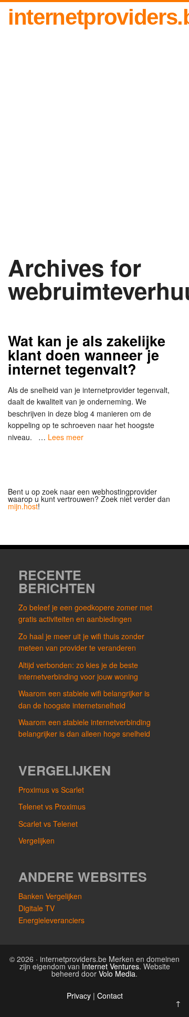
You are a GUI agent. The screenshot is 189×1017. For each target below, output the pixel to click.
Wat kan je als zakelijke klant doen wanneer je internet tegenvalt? (86, 355)
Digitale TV (36, 908)
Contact (110, 995)
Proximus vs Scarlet (51, 789)
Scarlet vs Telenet (48, 823)
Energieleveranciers (51, 920)
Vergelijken (36, 840)
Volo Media (117, 973)
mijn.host (23, 506)
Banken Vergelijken (50, 896)
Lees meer (65, 437)
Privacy (80, 995)
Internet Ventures (110, 966)
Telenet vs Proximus (52, 806)
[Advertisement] (94, 145)
